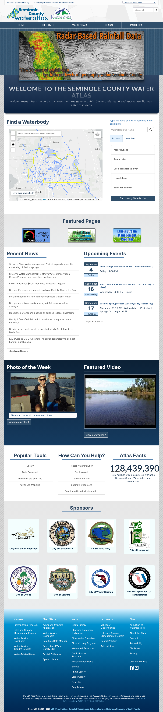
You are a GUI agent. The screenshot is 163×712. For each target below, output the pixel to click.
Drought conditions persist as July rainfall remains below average (38, 305)
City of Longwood (139, 550)
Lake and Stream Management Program (25, 631)
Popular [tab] (116, 138)
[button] (28, 56)
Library (30, 465)
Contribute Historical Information (81, 491)
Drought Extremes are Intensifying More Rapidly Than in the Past (43, 290)
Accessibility (136, 643)
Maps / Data (49, 618)
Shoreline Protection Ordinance (82, 631)
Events (75, 666)
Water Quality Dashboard (21, 639)
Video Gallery (78, 676)
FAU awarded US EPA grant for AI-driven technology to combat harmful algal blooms (42, 340)
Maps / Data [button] (79, 25)
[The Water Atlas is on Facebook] (132, 668)
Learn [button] (109, 25)
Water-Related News (24, 654)
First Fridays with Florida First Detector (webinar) (126, 266)
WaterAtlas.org (23, 3)
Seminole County (51, 3)
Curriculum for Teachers (79, 655)
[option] (81, 55)
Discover (18, 618)
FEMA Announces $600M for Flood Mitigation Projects (37, 283)
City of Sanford (62, 594)
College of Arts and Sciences (102, 709)
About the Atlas (138, 633)
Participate (107, 618)
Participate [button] (137, 25)
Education (77, 682)
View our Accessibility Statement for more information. (104, 699)
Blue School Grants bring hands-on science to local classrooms (41, 312)
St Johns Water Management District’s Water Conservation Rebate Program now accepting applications (39, 275)
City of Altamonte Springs (24, 548)
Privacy (134, 653)
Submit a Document (81, 484)
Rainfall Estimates (52, 654)
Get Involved (81, 472)
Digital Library (79, 625)
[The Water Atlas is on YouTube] (136, 668)
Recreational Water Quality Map (52, 647)
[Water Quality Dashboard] (36, 235)
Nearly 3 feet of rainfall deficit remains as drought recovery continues (40, 321)
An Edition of (137, 626)
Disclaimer (135, 648)
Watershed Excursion (83, 648)
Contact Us (135, 638)
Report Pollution (109, 641)
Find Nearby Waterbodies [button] (133, 198)
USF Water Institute (66, 3)
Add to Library (108, 646)
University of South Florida (128, 709)
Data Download (30, 472)
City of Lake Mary (100, 548)
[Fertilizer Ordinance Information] (81, 235)
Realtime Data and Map (30, 478)
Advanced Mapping (30, 484)
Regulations (78, 687)
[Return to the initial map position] (13, 144)
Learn (75, 618)
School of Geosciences (79, 709)
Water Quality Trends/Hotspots (22, 647)
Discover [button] (48, 25)
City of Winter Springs (101, 592)
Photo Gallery (79, 671)
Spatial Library (50, 659)
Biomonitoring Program (26, 625)
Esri (44, 199)
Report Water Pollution (81, 465)
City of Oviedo (23, 594)
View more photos (18, 422)
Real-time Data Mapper (55, 641)
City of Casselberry (62, 548)
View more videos (95, 435)
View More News (18, 351)
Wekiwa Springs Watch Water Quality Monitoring (126, 303)
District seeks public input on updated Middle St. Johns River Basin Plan (41, 331)
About (133, 618)
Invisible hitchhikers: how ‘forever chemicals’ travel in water (40, 296)
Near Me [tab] (130, 138)
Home (21, 25)
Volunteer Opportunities (108, 626)
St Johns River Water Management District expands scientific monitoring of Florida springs (41, 266)
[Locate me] (13, 150)
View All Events (94, 321)
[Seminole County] (61, 14)
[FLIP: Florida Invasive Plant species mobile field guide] (127, 235)
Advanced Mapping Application (53, 626)
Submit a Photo (81, 478)
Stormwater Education (83, 638)
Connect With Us (138, 661)
